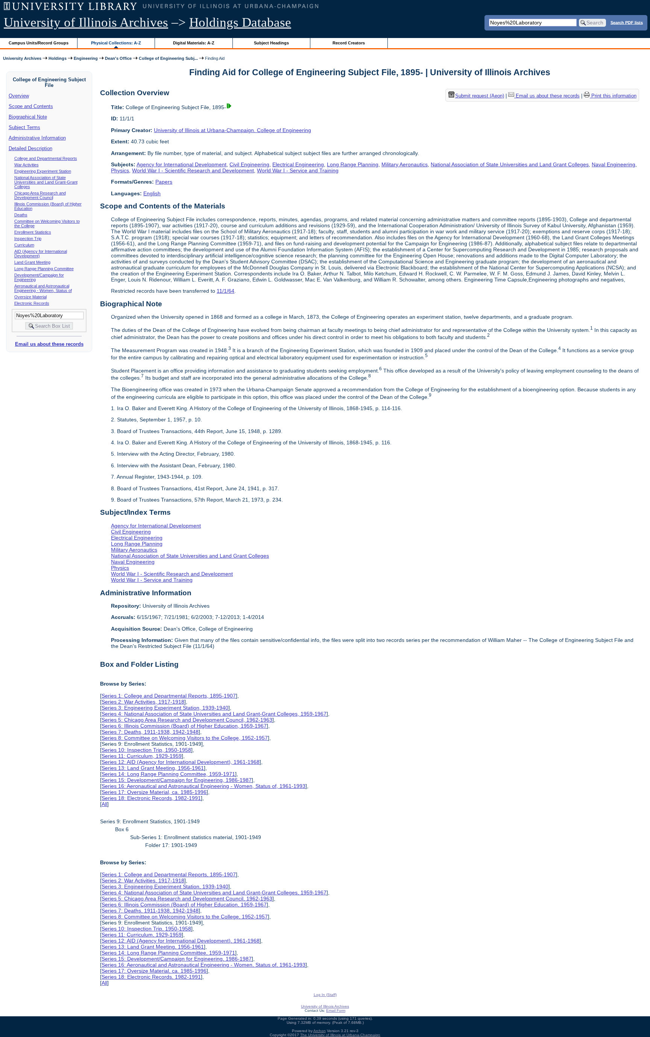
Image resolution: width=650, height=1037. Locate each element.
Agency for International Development (181, 164)
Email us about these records (49, 344)
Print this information (613, 96)
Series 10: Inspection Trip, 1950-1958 (146, 750)
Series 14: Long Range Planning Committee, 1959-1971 (168, 774)
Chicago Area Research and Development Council (40, 195)
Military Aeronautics (404, 164)
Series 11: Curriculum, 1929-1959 (142, 756)
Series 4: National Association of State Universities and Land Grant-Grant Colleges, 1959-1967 (214, 714)
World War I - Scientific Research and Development (193, 170)
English (152, 193)
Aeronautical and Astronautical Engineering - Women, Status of (43, 288)
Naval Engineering (613, 164)
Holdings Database (240, 22)
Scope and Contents (31, 106)
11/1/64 (225, 291)
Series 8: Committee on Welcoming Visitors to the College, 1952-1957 (185, 738)
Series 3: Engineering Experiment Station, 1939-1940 (165, 708)
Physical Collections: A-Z (116, 43)
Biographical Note (28, 117)
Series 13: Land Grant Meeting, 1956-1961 (153, 768)
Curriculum (24, 245)
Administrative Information (37, 138)
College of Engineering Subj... (168, 58)
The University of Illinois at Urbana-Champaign (340, 1035)
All (104, 804)
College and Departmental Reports (45, 158)
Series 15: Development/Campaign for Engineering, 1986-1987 (177, 780)
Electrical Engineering (298, 164)
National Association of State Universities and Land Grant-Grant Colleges (45, 182)
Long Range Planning (352, 164)
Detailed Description (30, 148)
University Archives (22, 58)
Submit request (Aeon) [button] (479, 96)
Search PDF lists (627, 22)
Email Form (335, 1010)
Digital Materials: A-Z (193, 43)
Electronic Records (31, 303)
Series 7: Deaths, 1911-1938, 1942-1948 (150, 732)
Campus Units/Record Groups (38, 43)
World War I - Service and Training (298, 170)
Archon (319, 1031)
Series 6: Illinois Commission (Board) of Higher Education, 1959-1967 (184, 726)
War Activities (26, 165)
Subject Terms (24, 127)
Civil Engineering (249, 164)
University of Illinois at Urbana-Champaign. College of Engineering (232, 130)
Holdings (58, 58)
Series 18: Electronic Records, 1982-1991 (151, 798)
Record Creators (349, 43)
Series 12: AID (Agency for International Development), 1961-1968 (181, 762)
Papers (163, 182)
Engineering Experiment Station (42, 171)
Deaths (20, 215)
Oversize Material (30, 297)
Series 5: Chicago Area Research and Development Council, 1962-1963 (187, 720)
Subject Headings (271, 43)
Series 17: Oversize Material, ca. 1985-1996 (154, 792)
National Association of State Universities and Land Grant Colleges (510, 164)
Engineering (86, 58)
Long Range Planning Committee (44, 268)
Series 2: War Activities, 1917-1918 (143, 702)
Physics (120, 170)
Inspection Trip (27, 238)
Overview (19, 96)
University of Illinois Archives (86, 22)
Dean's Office (118, 58)
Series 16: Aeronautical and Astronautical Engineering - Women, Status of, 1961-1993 (203, 786)
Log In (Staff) (325, 995)
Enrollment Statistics (32, 232)
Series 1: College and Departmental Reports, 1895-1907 (169, 696)
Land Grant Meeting (32, 262)
